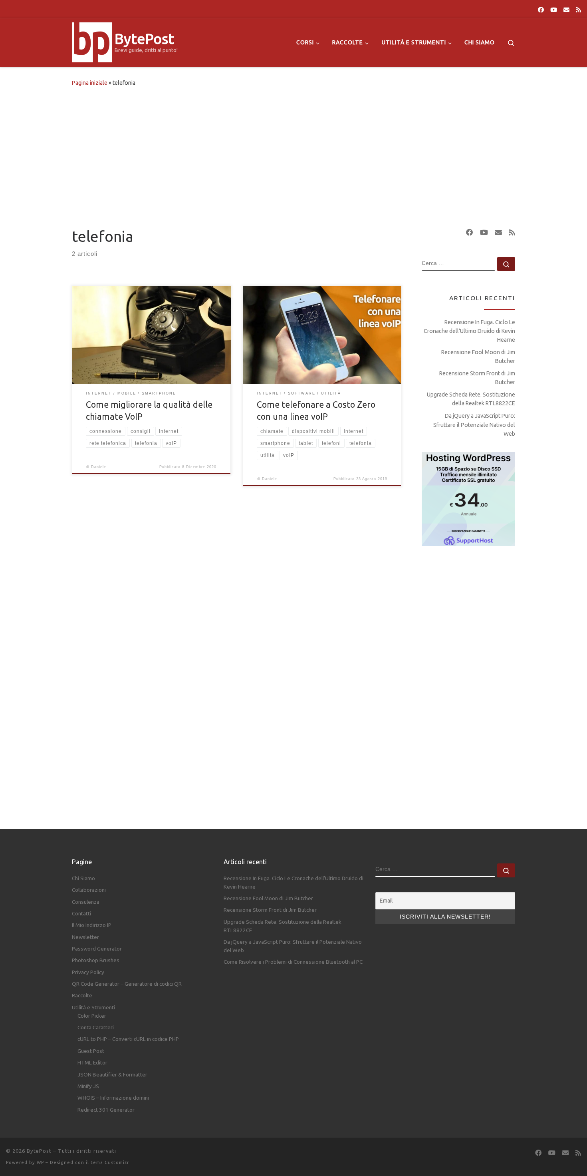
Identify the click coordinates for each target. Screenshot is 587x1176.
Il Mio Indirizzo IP (91, 925)
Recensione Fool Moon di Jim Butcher (478, 356)
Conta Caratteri (95, 1027)
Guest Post (90, 1051)
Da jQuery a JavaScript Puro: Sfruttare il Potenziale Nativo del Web (474, 425)
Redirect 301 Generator (106, 1109)
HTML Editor (92, 1062)
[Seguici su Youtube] (553, 9)
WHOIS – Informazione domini (113, 1097)
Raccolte (82, 995)
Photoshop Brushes (95, 960)
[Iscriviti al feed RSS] (578, 9)
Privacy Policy (88, 972)
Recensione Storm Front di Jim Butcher (477, 377)
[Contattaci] (566, 9)
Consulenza (85, 902)
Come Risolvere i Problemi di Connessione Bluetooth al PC (293, 962)
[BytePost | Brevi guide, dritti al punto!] (92, 41)
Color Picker (91, 1016)
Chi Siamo (83, 878)
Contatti (81, 913)
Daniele (98, 467)
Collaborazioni (89, 890)
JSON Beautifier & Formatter (112, 1074)
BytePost (39, 1151)
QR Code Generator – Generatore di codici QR (127, 984)
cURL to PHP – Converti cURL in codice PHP (128, 1039)
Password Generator (97, 948)
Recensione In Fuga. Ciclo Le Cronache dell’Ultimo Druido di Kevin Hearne (469, 331)
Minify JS (88, 1086)
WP (40, 1162)
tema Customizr (110, 1162)
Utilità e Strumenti (93, 1007)
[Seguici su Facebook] (541, 9)
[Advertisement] (293, 155)
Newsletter (85, 937)
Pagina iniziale (89, 83)
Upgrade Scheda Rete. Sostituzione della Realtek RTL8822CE (471, 399)
